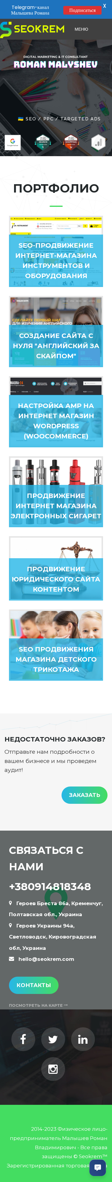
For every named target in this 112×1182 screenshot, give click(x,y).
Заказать (84, 795)
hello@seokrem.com (46, 959)
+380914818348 (50, 886)
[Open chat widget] (97, 1167)
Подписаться (82, 10)
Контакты (33, 985)
